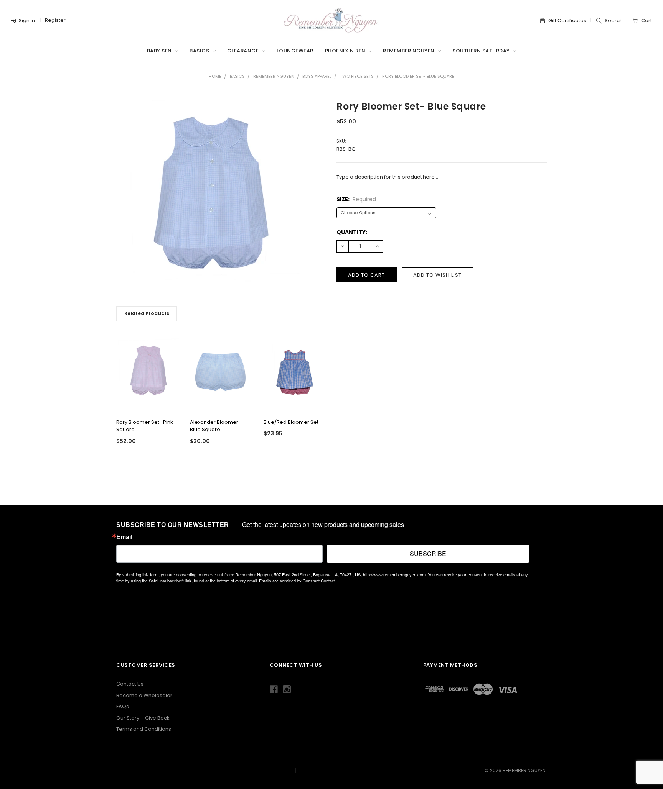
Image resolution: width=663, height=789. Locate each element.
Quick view (147, 401)
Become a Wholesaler (144, 695)
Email (124, 537)
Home (215, 76)
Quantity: (351, 232)
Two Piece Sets (357, 76)
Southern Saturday (481, 50)
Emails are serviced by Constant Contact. (297, 580)
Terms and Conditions (143, 729)
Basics (200, 50)
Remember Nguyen (409, 50)
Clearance (243, 50)
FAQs (122, 706)
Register (55, 20)
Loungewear (295, 50)
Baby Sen (160, 50)
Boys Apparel (317, 76)
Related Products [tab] (146, 313)
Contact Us (129, 683)
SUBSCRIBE (428, 553)
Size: (356, 199)
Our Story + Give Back (143, 718)
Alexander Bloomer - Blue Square (216, 425)
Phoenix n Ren (346, 50)
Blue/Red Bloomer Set (291, 422)
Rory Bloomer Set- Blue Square (418, 76)
